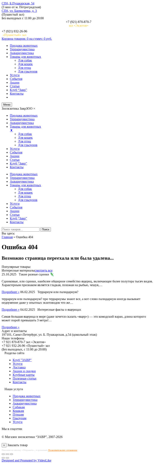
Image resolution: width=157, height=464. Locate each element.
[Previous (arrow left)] (3, 457)
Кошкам (18, 411)
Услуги (15, 75)
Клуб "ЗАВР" (22, 360)
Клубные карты (24, 374)
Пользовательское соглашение (62, 450)
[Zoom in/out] (11, 454)
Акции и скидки (24, 371)
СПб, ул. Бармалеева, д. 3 (19, 11)
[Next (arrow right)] (7, 457)
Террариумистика (22, 49)
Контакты (17, 93)
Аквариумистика (22, 53)
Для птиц (24, 67)
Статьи (15, 86)
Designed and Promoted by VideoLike (26, 460)
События (16, 79)
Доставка (19, 367)
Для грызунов (27, 71)
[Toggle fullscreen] (7, 454)
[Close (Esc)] (3, 454)
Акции (14, 82)
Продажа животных (24, 45)
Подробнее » (10, 292)
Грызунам (19, 418)
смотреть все (44, 270)
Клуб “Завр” (18, 90)
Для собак (25, 60)
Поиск (45, 229)
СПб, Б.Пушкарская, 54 (18, 3)
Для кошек (25, 64)
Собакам (19, 407)
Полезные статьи (24, 378)
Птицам (18, 414)
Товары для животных (25, 56)
